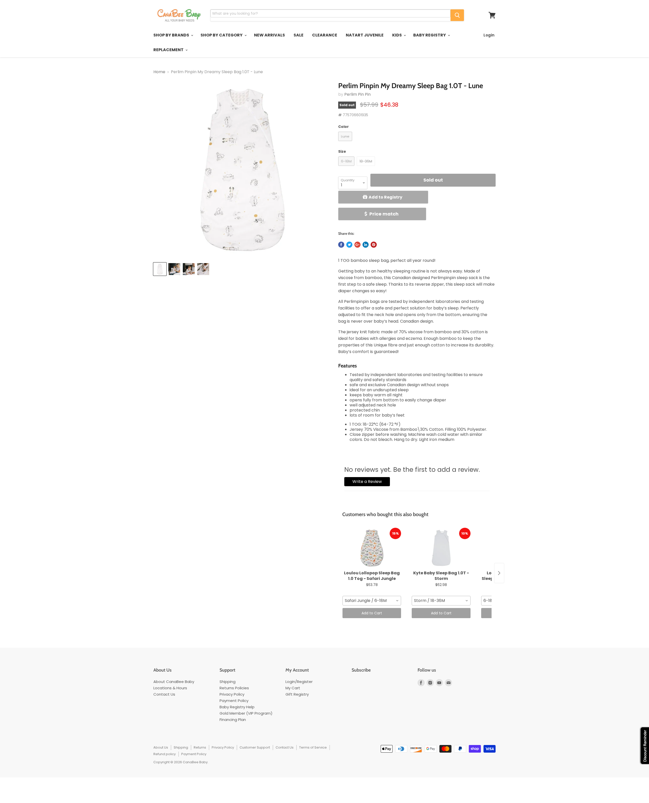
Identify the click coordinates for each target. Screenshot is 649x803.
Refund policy (164, 754)
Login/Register (299, 681)
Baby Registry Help (237, 707)
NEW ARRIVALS (269, 35)
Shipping (228, 681)
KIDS (397, 35)
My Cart (292, 688)
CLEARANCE (324, 35)
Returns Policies (234, 688)
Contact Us (164, 694)
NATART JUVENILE (365, 35)
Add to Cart (372, 613)
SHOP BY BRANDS (171, 35)
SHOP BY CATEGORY (222, 35)
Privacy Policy (232, 694)
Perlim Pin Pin (357, 94)
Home (159, 71)
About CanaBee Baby (173, 681)
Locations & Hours (170, 688)
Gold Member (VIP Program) (246, 713)
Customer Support (255, 747)
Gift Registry (297, 694)
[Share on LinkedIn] (366, 245)
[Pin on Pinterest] (374, 245)
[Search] (457, 15)
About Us (160, 747)
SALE (298, 35)
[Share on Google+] (357, 245)
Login (488, 35)
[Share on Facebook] (341, 245)
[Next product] (499, 573)
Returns (200, 747)
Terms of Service (313, 747)
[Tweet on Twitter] (349, 245)
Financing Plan (233, 719)
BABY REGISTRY (430, 35)
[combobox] (371, 600)
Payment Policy (234, 700)
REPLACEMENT (168, 50)
